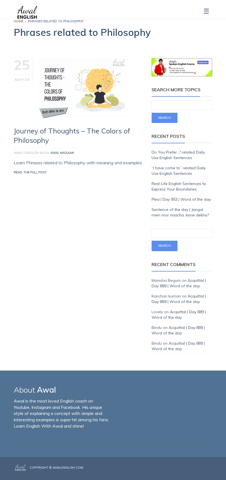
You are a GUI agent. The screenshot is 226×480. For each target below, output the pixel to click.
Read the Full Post (30, 172)
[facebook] (194, 472)
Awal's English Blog (31, 153)
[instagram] (203, 472)
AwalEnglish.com (68, 468)
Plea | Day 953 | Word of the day (181, 199)
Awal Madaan (62, 153)
